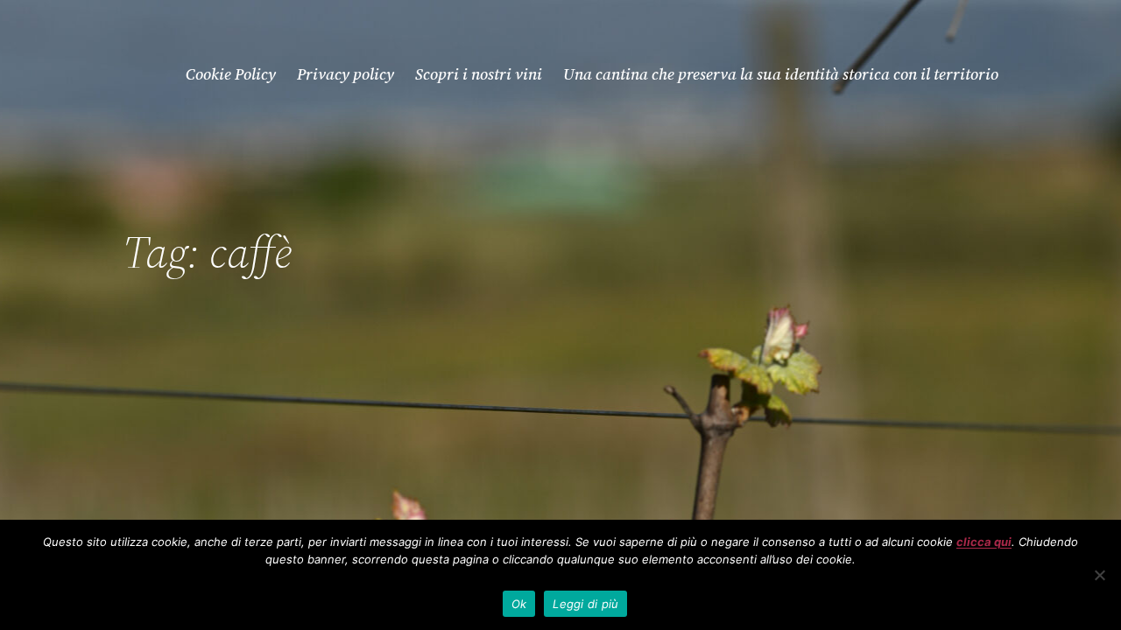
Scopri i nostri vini (478, 74)
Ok (519, 604)
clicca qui (984, 542)
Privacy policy (345, 74)
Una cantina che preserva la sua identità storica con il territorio (780, 74)
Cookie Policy (231, 74)
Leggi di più (585, 604)
